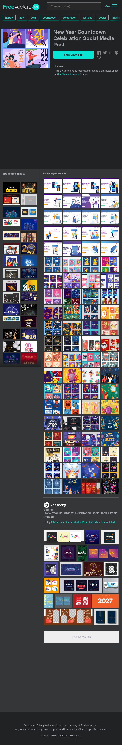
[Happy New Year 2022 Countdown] (72, 375)
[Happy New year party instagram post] (29, 321)
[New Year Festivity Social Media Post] (53, 312)
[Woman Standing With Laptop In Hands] (110, 217)
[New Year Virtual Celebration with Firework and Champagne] (110, 423)
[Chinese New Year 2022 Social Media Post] (91, 486)
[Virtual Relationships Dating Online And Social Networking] (91, 201)
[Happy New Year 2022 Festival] (110, 439)
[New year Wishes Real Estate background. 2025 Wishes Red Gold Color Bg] (29, 358)
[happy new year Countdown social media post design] (11, 187)
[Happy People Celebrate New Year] (110, 375)
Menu (108, 6)
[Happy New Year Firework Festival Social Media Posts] (72, 296)
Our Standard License (68, 74)
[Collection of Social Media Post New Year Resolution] (91, 439)
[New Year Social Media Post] (72, 454)
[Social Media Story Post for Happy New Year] (91, 280)
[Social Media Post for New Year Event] (53, 264)
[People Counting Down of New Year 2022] (72, 470)
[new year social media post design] (29, 199)
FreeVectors (21, 7)
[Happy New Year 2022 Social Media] (53, 391)
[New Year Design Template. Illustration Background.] (11, 273)
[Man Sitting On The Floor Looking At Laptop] (110, 201)
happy (9, 17)
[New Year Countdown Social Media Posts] (72, 423)
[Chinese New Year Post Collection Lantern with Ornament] (110, 343)
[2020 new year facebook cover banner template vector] (111, 585)
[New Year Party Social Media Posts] (72, 343)
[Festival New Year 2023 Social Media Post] (53, 343)
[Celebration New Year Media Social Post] (72, 312)
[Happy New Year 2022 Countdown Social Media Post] (72, 264)
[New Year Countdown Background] (110, 407)
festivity (87, 17)
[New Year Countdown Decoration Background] (91, 470)
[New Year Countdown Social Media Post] (91, 264)
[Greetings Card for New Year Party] (91, 391)
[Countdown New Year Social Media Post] (110, 296)
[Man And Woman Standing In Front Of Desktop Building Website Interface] (110, 248)
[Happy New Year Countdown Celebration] (72, 486)
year (33, 17)
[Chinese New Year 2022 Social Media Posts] (53, 439)
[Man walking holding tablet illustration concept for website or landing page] (110, 233)
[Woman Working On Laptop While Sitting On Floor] (72, 217)
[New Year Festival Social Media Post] (53, 328)
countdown (49, 17)
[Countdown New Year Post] (110, 359)
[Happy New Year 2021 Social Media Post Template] (110, 470)
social (102, 17)
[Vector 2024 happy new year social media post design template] (11, 285)
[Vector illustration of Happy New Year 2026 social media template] (11, 212)
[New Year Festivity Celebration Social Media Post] (72, 280)
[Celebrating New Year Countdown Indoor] (72, 439)
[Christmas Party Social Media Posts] (53, 359)
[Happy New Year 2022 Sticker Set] (91, 375)
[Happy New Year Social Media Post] (72, 407)
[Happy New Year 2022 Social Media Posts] (53, 296)
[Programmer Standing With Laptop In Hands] (53, 217)
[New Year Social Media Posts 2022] (91, 328)
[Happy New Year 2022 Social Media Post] (53, 280)
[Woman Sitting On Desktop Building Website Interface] (91, 248)
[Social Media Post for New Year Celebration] (110, 454)
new (21, 17)
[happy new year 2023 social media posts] (11, 260)
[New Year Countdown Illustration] (110, 486)
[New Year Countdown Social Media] (91, 359)
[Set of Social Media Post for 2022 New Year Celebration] (53, 470)
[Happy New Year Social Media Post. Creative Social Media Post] (11, 236)
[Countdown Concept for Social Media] (91, 343)
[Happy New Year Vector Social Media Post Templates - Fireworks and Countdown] (29, 297)
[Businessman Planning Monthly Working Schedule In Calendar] (72, 248)
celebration (69, 17)
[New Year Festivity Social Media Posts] (91, 296)
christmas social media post (69, 522)
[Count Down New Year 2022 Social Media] (72, 359)
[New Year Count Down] (110, 391)
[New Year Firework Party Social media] (91, 454)
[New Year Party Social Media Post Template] (91, 423)
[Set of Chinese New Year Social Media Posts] (110, 328)
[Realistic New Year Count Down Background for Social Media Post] (91, 407)
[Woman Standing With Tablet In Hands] (91, 217)
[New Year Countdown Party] (53, 423)
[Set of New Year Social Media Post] (91, 312)
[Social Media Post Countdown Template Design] (110, 312)
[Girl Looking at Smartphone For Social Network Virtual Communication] (72, 201)
